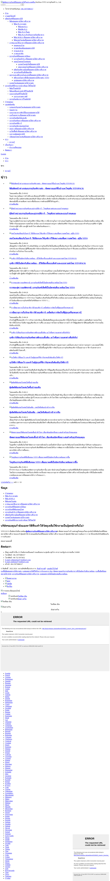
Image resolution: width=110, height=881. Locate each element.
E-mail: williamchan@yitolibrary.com (18, 560)
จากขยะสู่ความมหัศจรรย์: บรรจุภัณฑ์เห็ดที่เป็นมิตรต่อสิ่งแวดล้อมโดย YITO (42, 287)
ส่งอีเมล (4, 593)
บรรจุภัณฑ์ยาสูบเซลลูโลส (19, 126)
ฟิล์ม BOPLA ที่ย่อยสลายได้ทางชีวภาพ (28, 37)
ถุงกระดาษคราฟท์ (20, 96)
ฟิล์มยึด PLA (22, 29)
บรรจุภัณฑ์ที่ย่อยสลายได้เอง (19, 56)
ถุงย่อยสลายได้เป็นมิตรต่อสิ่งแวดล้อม (53, 574)
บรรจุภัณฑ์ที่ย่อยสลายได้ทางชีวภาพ (25, 574)
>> (12, 482)
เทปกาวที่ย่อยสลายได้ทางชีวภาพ (21, 129)
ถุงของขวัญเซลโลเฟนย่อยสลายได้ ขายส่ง (24, 107)
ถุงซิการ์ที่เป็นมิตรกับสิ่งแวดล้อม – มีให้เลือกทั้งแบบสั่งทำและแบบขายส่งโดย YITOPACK (47, 263)
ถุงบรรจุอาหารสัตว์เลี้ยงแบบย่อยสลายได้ (24, 112)
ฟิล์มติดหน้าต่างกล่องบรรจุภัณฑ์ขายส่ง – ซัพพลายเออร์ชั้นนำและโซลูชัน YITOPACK (46, 188)
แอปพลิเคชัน (10, 104)
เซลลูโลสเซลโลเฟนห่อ (22, 61)
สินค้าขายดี (41, 568)
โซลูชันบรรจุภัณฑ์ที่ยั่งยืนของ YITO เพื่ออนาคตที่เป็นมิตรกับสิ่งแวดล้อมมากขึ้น (43, 462)
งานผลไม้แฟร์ (10, 16)
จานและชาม (18, 51)
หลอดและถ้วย (19, 45)
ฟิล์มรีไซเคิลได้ (15, 88)
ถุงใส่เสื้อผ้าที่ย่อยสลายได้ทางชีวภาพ (23, 131)
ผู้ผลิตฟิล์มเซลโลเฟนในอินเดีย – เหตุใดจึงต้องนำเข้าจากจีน (34, 412)
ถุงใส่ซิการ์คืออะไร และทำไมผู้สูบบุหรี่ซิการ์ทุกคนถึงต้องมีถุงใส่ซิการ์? (39, 362)
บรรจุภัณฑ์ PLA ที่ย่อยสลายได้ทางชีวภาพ (29, 59)
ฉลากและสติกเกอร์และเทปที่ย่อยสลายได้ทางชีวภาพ (28, 75)
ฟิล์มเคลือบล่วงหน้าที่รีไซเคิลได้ (21, 91)
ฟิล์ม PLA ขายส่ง (20, 24)
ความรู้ (12, 142)
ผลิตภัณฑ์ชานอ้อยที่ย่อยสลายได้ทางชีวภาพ (30, 70)
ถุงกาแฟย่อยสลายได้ (17, 134)
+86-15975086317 (27, 9)
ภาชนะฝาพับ (18, 53)
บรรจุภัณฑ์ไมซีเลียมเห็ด (23, 72)
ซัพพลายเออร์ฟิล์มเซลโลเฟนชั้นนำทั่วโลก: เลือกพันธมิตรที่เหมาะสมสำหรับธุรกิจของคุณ (47, 437)
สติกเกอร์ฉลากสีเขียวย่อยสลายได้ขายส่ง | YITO (31, 78)
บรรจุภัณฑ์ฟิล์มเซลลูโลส (14, 509)
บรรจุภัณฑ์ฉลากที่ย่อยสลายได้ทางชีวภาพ (25, 121)
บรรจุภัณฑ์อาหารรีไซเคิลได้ (20, 99)
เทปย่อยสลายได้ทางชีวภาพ (24, 80)
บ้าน (6, 13)
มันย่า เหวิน (22, 599)
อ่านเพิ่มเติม (13, 204)
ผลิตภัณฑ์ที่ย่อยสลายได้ (14, 19)
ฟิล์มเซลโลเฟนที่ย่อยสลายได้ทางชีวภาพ (29, 40)
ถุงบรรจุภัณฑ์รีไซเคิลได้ (18, 94)
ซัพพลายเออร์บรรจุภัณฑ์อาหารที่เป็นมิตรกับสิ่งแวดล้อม (74, 571)
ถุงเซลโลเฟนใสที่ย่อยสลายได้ (29, 64)
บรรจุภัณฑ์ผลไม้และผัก (18, 118)
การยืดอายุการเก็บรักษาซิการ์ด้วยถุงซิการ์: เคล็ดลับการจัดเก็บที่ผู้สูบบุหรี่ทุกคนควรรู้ (45, 312)
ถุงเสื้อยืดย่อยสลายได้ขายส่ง (11, 571)
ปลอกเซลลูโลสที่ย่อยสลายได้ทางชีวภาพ (33, 67)
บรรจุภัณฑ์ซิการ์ (15, 123)
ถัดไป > (8, 482)
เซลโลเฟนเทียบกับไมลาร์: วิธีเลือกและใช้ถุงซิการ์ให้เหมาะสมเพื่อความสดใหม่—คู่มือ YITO (48, 238)
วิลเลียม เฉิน (22, 596)
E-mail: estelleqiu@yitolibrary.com (17, 562)
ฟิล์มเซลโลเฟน (10, 501)
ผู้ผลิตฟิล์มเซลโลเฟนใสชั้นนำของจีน (25, 387)
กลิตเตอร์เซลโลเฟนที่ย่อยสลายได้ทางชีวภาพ (26, 137)
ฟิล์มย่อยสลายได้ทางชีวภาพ (19, 21)
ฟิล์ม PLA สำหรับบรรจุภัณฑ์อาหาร (31, 35)
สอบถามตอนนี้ (6, 541)
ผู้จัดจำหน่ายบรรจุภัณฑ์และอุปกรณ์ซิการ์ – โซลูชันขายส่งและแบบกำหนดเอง (42, 213)
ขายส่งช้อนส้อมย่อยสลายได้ (24, 48)
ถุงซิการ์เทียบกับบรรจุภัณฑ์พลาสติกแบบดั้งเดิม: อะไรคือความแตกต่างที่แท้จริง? (43, 337)
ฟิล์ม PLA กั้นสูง (24, 32)
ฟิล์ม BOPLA (10, 499)
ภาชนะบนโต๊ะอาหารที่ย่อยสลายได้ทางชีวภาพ (26, 43)
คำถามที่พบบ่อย (15, 147)
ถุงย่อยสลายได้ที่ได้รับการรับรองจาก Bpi (37, 571)
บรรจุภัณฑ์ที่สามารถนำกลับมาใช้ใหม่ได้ (20, 86)
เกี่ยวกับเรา (9, 145)
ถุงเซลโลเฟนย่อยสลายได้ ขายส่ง (21, 83)
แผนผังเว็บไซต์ (52, 568)
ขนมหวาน (13, 110)
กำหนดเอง (9, 102)
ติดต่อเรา (8, 150)
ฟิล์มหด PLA (23, 27)
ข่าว (6, 139)
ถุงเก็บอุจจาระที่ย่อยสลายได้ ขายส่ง (22, 115)
